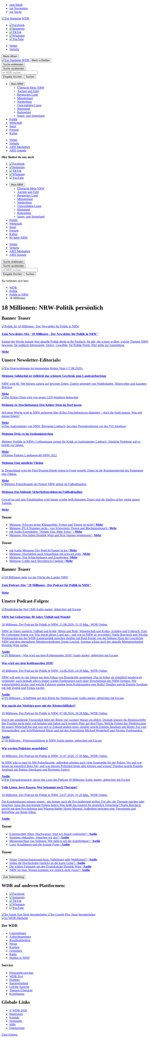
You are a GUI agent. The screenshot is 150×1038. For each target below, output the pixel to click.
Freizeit (14, 129)
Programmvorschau (21, 972)
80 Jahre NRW (18, 237)
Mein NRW (17, 83)
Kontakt (14, 1017)
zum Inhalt (15, 4)
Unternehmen (17, 933)
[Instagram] (17, 28)
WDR (13, 287)
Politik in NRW (19, 294)
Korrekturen (16, 993)
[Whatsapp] (17, 35)
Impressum (16, 1014)
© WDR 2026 (18, 1010)
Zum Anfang (9, 1034)
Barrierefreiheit (18, 983)
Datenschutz (17, 1028)
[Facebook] (17, 25)
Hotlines (14, 979)
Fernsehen (15, 950)
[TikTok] (15, 32)
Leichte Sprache (19, 986)
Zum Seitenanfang (13, 877)
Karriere (14, 947)
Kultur (13, 133)
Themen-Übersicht (20, 990)
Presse (13, 943)
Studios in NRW (19, 957)
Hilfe (12, 1024)
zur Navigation (18, 8)
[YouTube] (16, 39)
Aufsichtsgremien (20, 936)
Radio (13, 954)
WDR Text (16, 976)
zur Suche (15, 11)
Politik (13, 119)
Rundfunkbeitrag (19, 940)
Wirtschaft (15, 122)
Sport (12, 126)
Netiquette (15, 1021)
